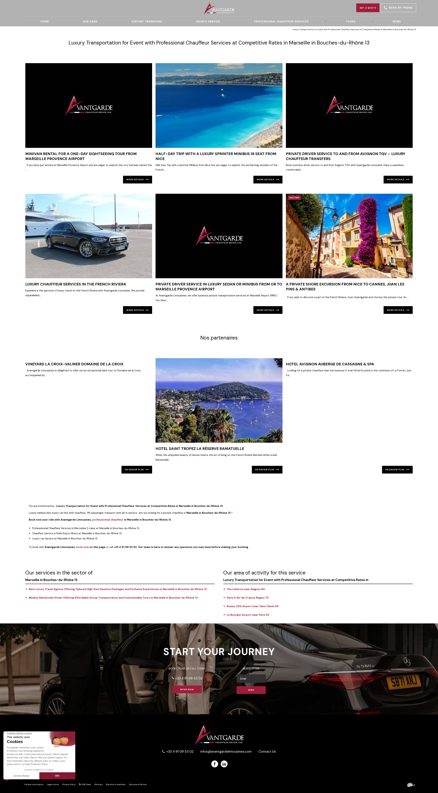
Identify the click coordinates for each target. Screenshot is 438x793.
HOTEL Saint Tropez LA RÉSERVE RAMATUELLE (200, 448)
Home (45, 21)
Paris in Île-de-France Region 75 (248, 597)
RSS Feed (86, 784)
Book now (187, 689)
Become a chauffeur (116, 784)
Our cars (90, 21)
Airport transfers (147, 21)
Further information (33, 784)
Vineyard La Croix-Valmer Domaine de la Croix (74, 364)
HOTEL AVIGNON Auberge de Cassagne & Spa (330, 364)
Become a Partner (138, 784)
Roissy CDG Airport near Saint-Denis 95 (253, 606)
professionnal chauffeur (107, 519)
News (396, 21)
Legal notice (53, 784)
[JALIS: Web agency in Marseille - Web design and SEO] (411, 785)
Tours (351, 21)
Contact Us (267, 751)
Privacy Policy (69, 784)
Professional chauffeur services (281, 21)
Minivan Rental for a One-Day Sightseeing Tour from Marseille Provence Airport (81, 156)
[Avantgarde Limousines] (219, 8)
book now (82, 547)
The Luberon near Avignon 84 (246, 589)
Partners (98, 784)
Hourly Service (208, 21)
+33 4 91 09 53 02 (186, 678)
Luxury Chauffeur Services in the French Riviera (75, 284)
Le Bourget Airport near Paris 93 (248, 615)
